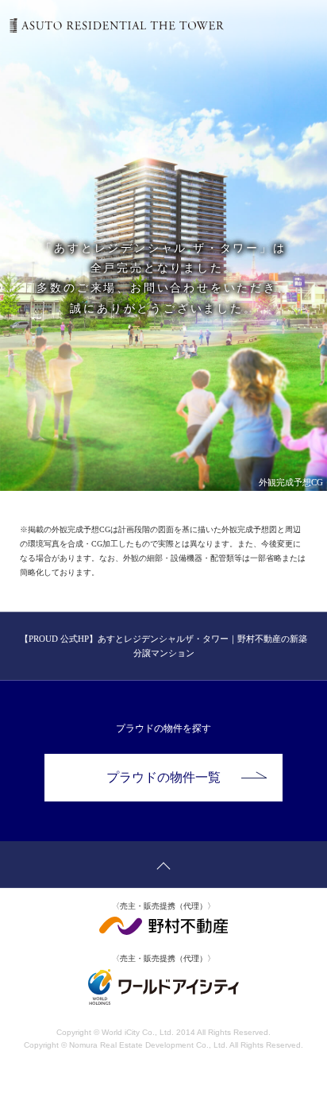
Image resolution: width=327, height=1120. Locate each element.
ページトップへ (163, 864)
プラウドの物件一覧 (163, 777)
